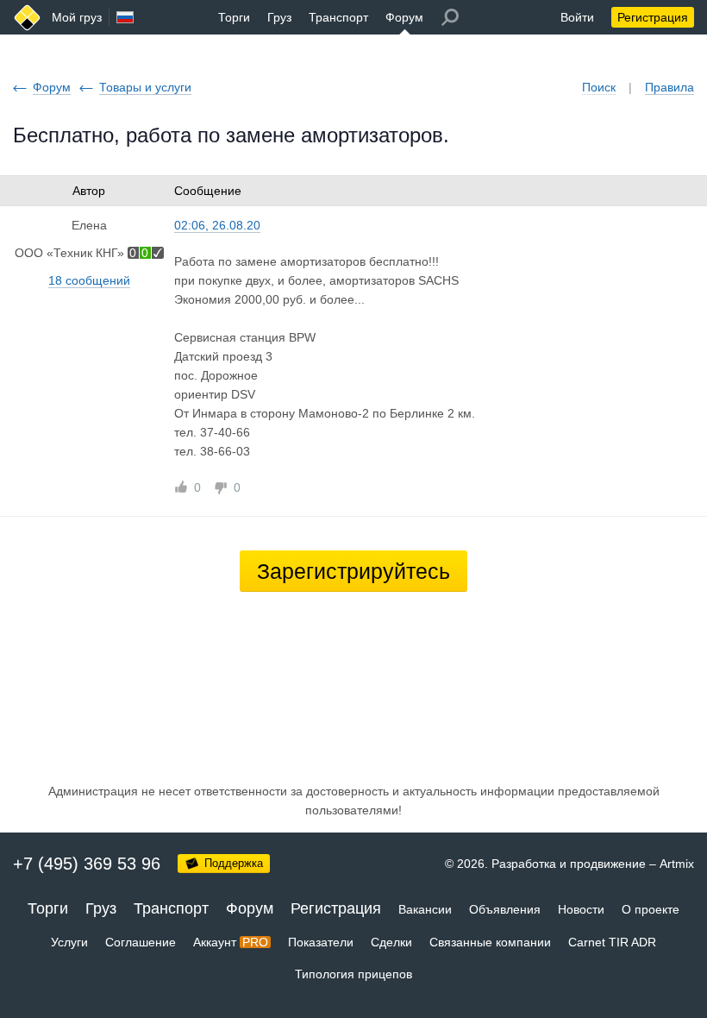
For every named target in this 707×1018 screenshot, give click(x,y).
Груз (279, 17)
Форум (404, 17)
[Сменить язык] (125, 17)
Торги (234, 17)
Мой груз (77, 17)
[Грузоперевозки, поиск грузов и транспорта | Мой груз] (27, 17)
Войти (577, 17)
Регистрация (652, 17)
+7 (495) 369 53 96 (86, 863)
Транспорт (338, 17)
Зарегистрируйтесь (353, 571)
